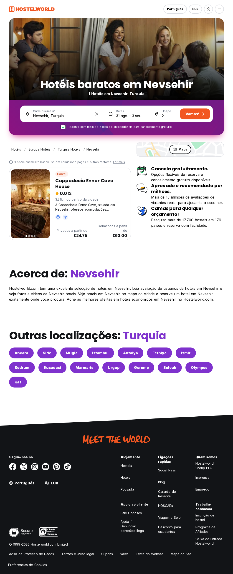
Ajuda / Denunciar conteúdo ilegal (133, 526)
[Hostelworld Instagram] (34, 466)
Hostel (61, 174)
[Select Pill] (208, 9)
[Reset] (96, 113)
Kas (18, 382)
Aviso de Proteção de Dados (31, 554)
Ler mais (119, 162)
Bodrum (22, 367)
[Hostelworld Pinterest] (56, 466)
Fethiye (159, 353)
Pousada (127, 489)
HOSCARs (165, 506)
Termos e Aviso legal (77, 554)
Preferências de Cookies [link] (27, 565)
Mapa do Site (181, 554)
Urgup (113, 367)
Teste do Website (150, 554)
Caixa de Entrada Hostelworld (208, 541)
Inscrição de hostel (204, 517)
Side (47, 353)
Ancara (21, 353)
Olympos (199, 367)
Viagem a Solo (169, 517)
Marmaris (84, 367)
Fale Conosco (131, 513)
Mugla (72, 353)
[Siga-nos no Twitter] (23, 466)
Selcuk (169, 367)
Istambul (100, 353)
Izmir (185, 353)
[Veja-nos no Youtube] (45, 466)
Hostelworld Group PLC (204, 465)
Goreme (141, 367)
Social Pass (167, 470)
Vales (124, 554)
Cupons (107, 554)
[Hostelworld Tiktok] (67, 466)
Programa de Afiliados (205, 529)
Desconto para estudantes (169, 529)
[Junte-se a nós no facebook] (12, 466)
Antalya (130, 353)
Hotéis (125, 477)
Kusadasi (52, 367)
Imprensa (202, 477)
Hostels (126, 466)
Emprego (202, 489)
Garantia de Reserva (167, 494)
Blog (161, 482)
